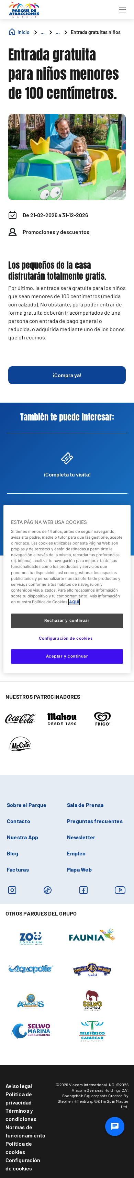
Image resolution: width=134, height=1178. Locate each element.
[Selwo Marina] (30, 1031)
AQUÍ (74, 601)
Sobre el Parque (27, 804)
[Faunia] (92, 934)
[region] (67, 589)
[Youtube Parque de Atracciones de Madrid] (120, 890)
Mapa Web (79, 869)
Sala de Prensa (85, 804)
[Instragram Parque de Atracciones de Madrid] (12, 890)
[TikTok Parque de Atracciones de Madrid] (48, 890)
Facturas (18, 869)
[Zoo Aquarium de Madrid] (30, 938)
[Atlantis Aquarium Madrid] (30, 1000)
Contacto (18, 821)
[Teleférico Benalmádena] (92, 1031)
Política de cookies (18, 1147)
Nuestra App (22, 837)
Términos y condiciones (21, 1114)
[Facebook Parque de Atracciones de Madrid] (83, 890)
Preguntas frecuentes (95, 821)
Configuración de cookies (22, 1164)
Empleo (76, 853)
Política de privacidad (18, 1098)
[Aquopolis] (31, 968)
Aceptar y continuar (67, 656)
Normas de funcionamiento (25, 1131)
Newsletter (81, 837)
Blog (12, 853)
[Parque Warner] (92, 969)
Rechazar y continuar (66, 620)
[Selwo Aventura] (92, 1000)
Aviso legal (18, 1085)
